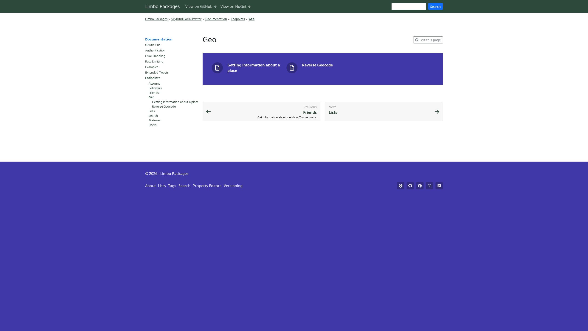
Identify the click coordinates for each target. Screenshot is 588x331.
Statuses (154, 120)
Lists (152, 111)
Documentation (216, 19)
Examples (151, 67)
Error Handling (155, 56)
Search (435, 6)
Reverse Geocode (164, 106)
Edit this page (429, 40)
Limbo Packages (162, 6)
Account (154, 83)
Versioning (233, 185)
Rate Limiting (154, 61)
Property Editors (207, 185)
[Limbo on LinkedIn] (439, 185)
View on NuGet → (235, 6)
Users (152, 125)
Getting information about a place (175, 102)
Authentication (155, 50)
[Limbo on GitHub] (410, 185)
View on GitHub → (201, 6)
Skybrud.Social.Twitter (186, 19)
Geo (151, 97)
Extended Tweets (157, 72)
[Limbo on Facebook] (420, 185)
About (150, 185)
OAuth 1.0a (152, 45)
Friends (154, 93)
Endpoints (238, 19)
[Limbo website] (400, 185)
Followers (155, 88)
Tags (172, 185)
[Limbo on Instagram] (429, 185)
